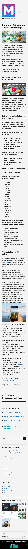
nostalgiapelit (8, 490)
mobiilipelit (4, 385)
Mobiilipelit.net (8, 19)
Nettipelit (5, 536)
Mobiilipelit (5, 533)
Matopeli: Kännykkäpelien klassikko (14, 416)
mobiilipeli (5, 262)
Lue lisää (16, 546)
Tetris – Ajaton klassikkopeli (12, 412)
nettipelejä (21, 364)
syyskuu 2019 (7, 474)
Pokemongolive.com (8, 380)
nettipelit (6, 488)
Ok (11, 546)
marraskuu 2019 (8, 472)
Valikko (22, 12)
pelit (9, 385)
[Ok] (26, 544)
